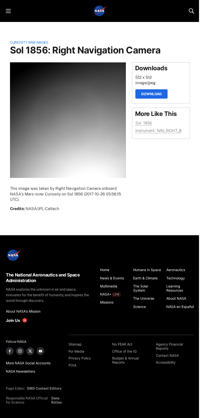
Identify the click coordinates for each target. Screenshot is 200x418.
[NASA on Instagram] (20, 351)
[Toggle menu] (8, 11)
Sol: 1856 (143, 123)
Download (151, 94)
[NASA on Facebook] (10, 351)
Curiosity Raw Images (29, 42)
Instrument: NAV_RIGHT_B (158, 130)
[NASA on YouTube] (40, 351)
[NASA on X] (30, 351)
